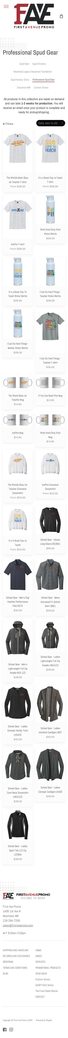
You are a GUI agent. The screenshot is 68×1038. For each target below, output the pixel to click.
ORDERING (8, 961)
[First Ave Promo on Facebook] (5, 1029)
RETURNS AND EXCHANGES (16, 956)
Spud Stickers (39, 63)
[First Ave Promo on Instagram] (11, 1029)
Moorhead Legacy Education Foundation (33, 71)
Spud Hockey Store (20, 79)
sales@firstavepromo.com (18, 925)
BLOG (5, 973)
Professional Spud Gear (43, 79)
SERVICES (40, 961)
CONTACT (40, 996)
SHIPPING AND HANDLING (15, 950)
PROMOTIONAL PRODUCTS (48, 967)
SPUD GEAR (41, 973)
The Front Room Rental (47, 991)
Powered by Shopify (44, 1020)
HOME (38, 950)
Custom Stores (41, 87)
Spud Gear (24, 63)
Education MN (23, 87)
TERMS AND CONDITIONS (15, 967)
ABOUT (39, 956)
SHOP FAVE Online (44, 985)
